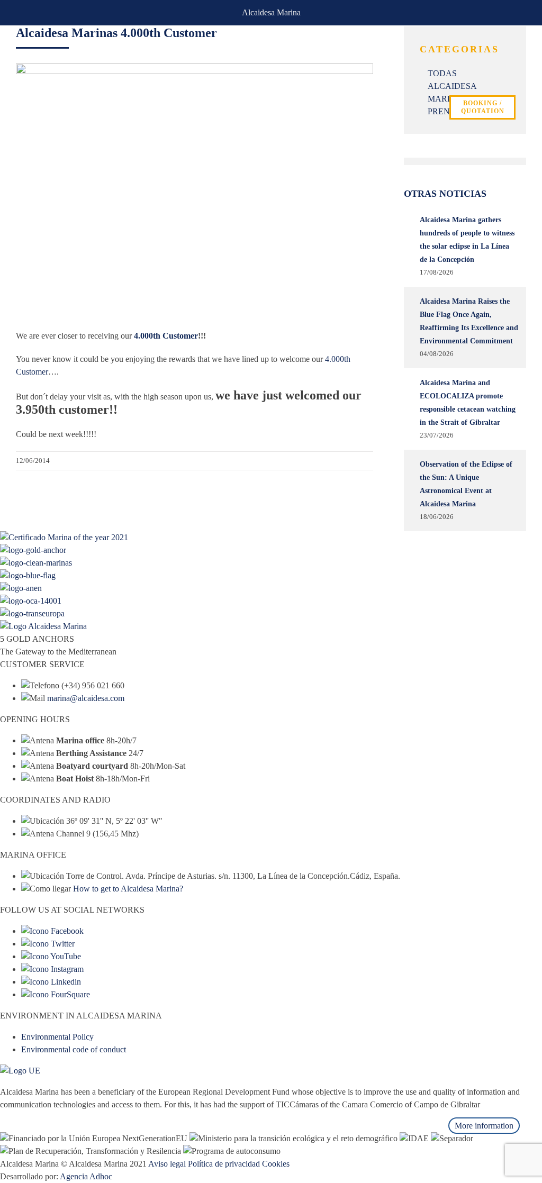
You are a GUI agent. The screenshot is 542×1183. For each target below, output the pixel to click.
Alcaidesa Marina (271, 12)
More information (484, 1125)
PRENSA (444, 111)
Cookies (276, 1163)
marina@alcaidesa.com (85, 698)
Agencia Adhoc (86, 1176)
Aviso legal (167, 1163)
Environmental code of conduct (73, 1049)
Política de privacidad (224, 1163)
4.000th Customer (166, 335)
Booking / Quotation (482, 107)
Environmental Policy (57, 1036)
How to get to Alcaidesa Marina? (128, 888)
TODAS (442, 73)
